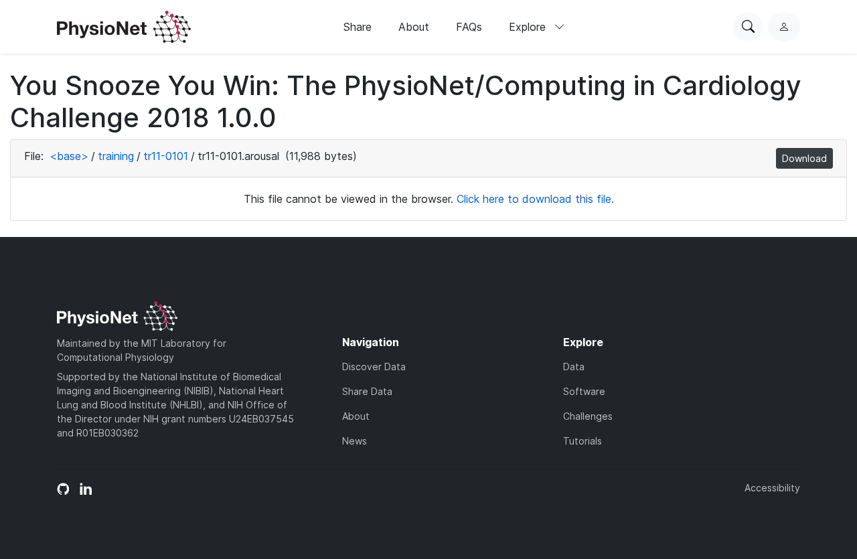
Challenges (588, 416)
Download (804, 158)
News (354, 441)
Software (584, 391)
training (116, 156)
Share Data (367, 391)
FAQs (469, 26)
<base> (69, 156)
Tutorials (582, 441)
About (413, 26)
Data (574, 366)
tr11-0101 (165, 156)
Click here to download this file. (535, 199)
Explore (529, 26)
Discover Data (374, 366)
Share (357, 26)
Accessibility (772, 487)
